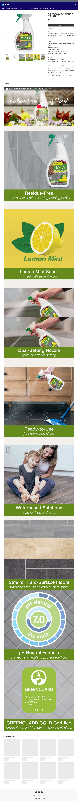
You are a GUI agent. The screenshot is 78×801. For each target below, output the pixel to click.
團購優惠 (16, 8)
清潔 (63, 75)
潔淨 (67, 75)
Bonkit (46, 8)
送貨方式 (22, 8)
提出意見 (43, 798)
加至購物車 (60, 25)
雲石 (49, 75)
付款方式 (27, 8)
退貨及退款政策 (34, 8)
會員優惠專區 (10, 8)
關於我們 (42, 8)
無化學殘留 (58, 75)
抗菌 (71, 75)
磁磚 (53, 75)
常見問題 (52, 8)
